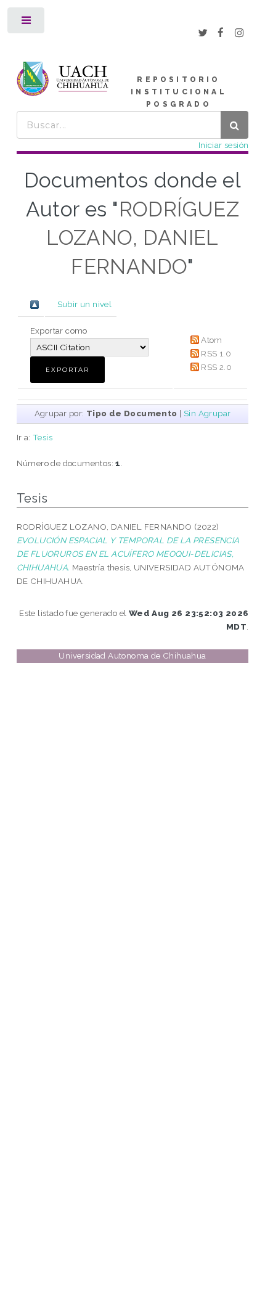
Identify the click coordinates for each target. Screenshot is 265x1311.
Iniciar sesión (223, 145)
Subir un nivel (84, 304)
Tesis (42, 437)
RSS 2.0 (216, 367)
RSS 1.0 (216, 353)
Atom (211, 340)
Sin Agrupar (207, 413)
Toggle (27, 23)
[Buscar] (234, 125)
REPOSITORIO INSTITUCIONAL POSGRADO (179, 92)
